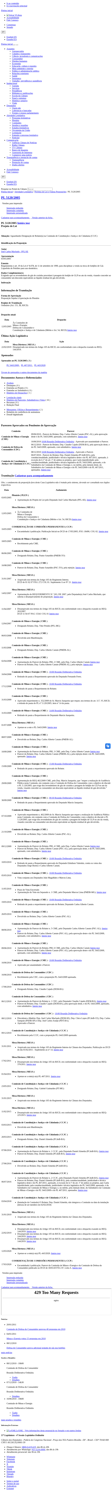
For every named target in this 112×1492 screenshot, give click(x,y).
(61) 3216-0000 (38, 1449)
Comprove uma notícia (22, 155)
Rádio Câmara (18, 145)
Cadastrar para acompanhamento (15, 217)
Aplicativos (11, 1486)
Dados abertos (18, 165)
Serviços (15, 88)
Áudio (14, 1377)
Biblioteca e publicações (22, 93)
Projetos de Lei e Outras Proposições (50, 192)
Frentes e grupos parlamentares (25, 113)
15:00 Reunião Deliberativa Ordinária (65, 764)
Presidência (17, 91)
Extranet (10, 1488)
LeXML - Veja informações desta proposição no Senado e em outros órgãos (48, 1430)
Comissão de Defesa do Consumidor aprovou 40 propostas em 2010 (36, 1329)
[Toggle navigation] (14, 44)
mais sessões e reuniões (11, 1420)
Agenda (15, 86)
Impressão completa (15, 210)
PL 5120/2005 (10, 197)
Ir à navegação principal (17, 6)
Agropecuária (18, 51)
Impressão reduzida (15, 208)
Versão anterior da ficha (42, 217)
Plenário (15, 120)
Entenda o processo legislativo (25, 135)
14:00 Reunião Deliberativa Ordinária (65, 710)
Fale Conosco (12, 20)
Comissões (16, 123)
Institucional (12, 83)
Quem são (16, 108)
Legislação (16, 133)
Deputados (11, 105)
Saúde (14, 76)
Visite (14, 103)
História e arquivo (19, 100)
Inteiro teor (23, 223)
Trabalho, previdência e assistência (27, 81)
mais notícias (6, 1352)
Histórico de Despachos (17, 393)
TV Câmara (17, 147)
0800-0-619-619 (29, 1447)
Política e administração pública (25, 71)
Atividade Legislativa (16, 115)
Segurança (16, 78)
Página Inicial (7, 192)
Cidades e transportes (21, 54)
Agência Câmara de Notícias (24, 142)
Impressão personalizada (17, 213)
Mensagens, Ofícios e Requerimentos (23, 409)
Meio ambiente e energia (22, 68)
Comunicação (12, 140)
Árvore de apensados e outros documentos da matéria (24, 372)
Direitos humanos (19, 61)
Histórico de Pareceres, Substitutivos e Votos (26, 400)
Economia (16, 63)
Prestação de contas (20, 162)
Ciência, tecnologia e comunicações (27, 56)
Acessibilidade (13, 17)
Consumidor (17, 58)
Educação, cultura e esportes (24, 66)
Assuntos (10, 49)
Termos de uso (13, 1483)
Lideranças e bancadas (21, 110)
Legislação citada (14, 397)
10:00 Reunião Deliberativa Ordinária (58, 441)
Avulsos (10, 383)
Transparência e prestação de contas (22, 157)
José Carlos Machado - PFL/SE (14, 251)
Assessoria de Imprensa (22, 152)
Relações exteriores (20, 73)
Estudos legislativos (20, 128)
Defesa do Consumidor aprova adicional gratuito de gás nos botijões (36, 1348)
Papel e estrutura (19, 98)
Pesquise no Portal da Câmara (14, 189)
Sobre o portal (13, 1481)
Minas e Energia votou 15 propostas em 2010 (26, 1338)
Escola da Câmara (20, 96)
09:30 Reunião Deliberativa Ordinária (65, 798)
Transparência (18, 160)
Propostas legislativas (21, 118)
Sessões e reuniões (20, 125)
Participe (16, 138)
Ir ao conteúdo (13, 3)
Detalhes (16, 1380)
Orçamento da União (21, 130)
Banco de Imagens (20, 150)
